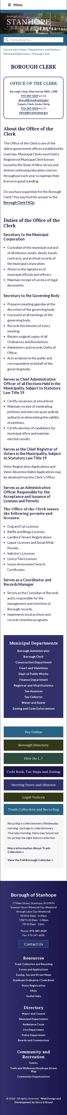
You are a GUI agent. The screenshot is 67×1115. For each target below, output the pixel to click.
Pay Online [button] (33, 732)
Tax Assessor (33, 691)
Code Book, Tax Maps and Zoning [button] (33, 772)
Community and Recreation (33, 1054)
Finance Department (33, 679)
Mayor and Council (33, 1013)
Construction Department (33, 662)
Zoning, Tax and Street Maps (33, 974)
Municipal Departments (33, 643)
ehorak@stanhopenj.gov (33, 100)
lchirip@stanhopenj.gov (33, 112)
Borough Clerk (33, 656)
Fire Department (33, 1029)
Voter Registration (33, 985)
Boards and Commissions (33, 1040)
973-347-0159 (29, 95)
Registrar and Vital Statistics (33, 685)
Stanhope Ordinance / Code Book (33, 980)
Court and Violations (33, 668)
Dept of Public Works (33, 673)
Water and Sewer (34, 702)
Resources (33, 958)
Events (33, 1062)
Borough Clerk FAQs (19, 202)
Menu (18, 5)
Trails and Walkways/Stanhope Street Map (33, 1070)
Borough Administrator (33, 650)
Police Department (33, 1035)
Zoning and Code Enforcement (33, 708)
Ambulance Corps (33, 1024)
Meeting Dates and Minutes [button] (33, 785)
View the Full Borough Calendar (29, 860)
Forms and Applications (33, 969)
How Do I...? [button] (33, 758)
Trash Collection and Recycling (33, 964)
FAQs (33, 990)
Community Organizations (33, 1076)
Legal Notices (33, 797)
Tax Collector (33, 697)
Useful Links (33, 996)
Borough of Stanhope (28, 23)
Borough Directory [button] (33, 745)
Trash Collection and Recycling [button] (33, 809)
